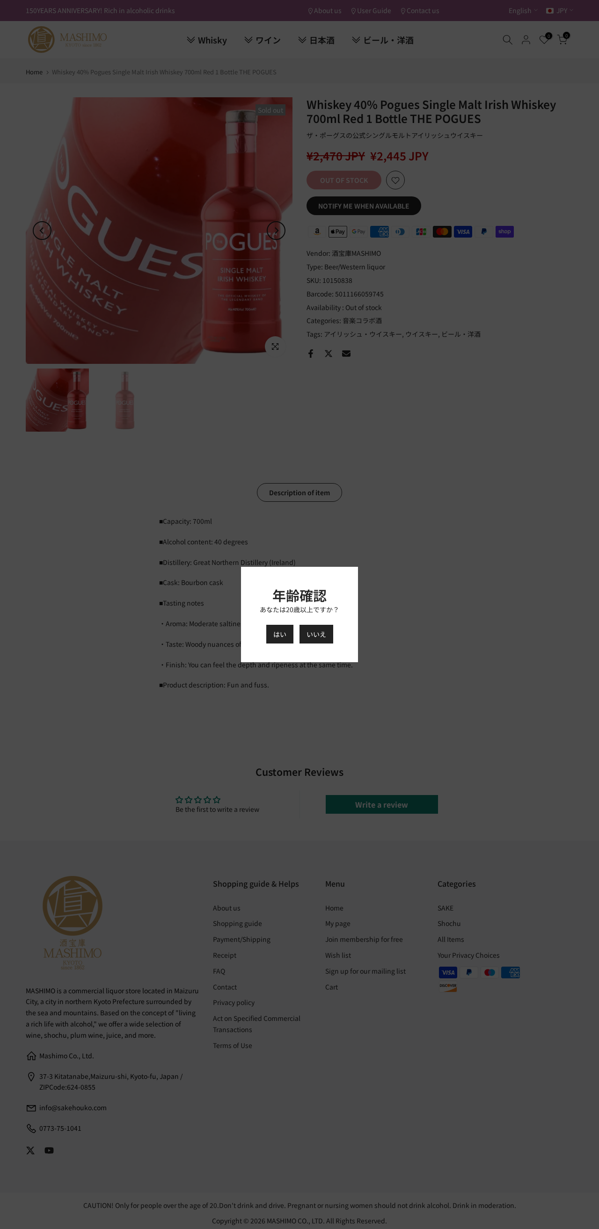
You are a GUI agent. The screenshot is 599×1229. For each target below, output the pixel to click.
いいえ (316, 634)
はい (279, 634)
